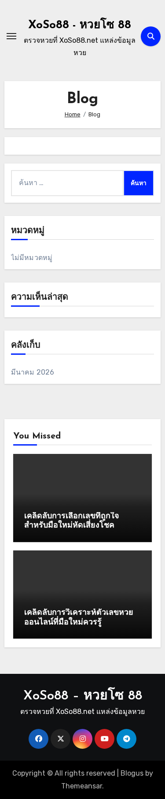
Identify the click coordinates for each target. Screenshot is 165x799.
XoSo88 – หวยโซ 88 (82, 696)
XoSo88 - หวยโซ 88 (79, 25)
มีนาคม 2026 (33, 372)
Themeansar (81, 786)
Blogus (132, 773)
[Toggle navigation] (11, 36)
